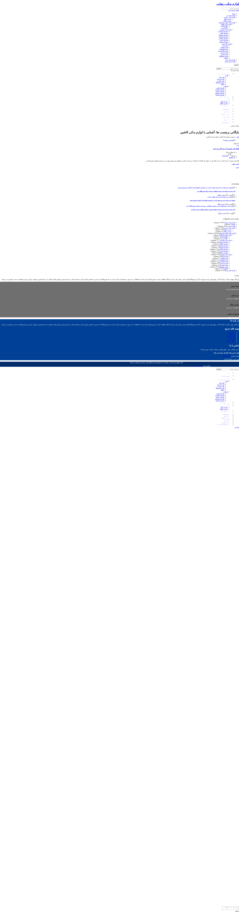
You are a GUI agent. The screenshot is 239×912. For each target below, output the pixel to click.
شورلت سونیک (223, 35)
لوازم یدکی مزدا (230, 60)
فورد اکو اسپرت (223, 51)
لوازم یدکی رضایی (227, 3)
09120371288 (226, 126)
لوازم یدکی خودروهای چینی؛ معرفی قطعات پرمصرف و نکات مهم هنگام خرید (216, 191)
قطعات (238, 145)
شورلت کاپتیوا (223, 36)
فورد (226, 75)
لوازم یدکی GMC (226, 24)
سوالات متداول (230, 341)
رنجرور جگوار (227, 21)
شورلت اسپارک (223, 31)
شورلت (225, 86)
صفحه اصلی (231, 332)
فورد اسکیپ (224, 47)
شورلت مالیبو (223, 42)
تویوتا (233, 13)
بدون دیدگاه (221, 195)
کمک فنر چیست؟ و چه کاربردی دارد (226, 149)
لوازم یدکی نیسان (229, 61)
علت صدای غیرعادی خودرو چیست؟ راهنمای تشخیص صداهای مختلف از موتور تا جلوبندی (213, 209)
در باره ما (232, 339)
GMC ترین (224, 28)
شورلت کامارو (223, 38)
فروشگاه (232, 334)
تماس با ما (232, 338)
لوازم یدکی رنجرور (229, 17)
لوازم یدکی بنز (230, 15)
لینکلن (226, 58)
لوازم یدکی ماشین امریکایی (226, 22)
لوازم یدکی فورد (227, 44)
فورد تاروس (224, 52)
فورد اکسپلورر (223, 49)
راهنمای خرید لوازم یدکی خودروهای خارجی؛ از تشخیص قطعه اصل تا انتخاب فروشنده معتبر (212, 200)
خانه (237, 137)
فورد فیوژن (224, 54)
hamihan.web (198, 366)
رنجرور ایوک (228, 19)
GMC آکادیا (224, 26)
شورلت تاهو (224, 33)
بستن (237, 167)
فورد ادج (225, 45)
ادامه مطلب (235, 164)
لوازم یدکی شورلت (226, 29)
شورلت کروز (224, 40)
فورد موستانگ (223, 56)
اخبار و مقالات (230, 336)
